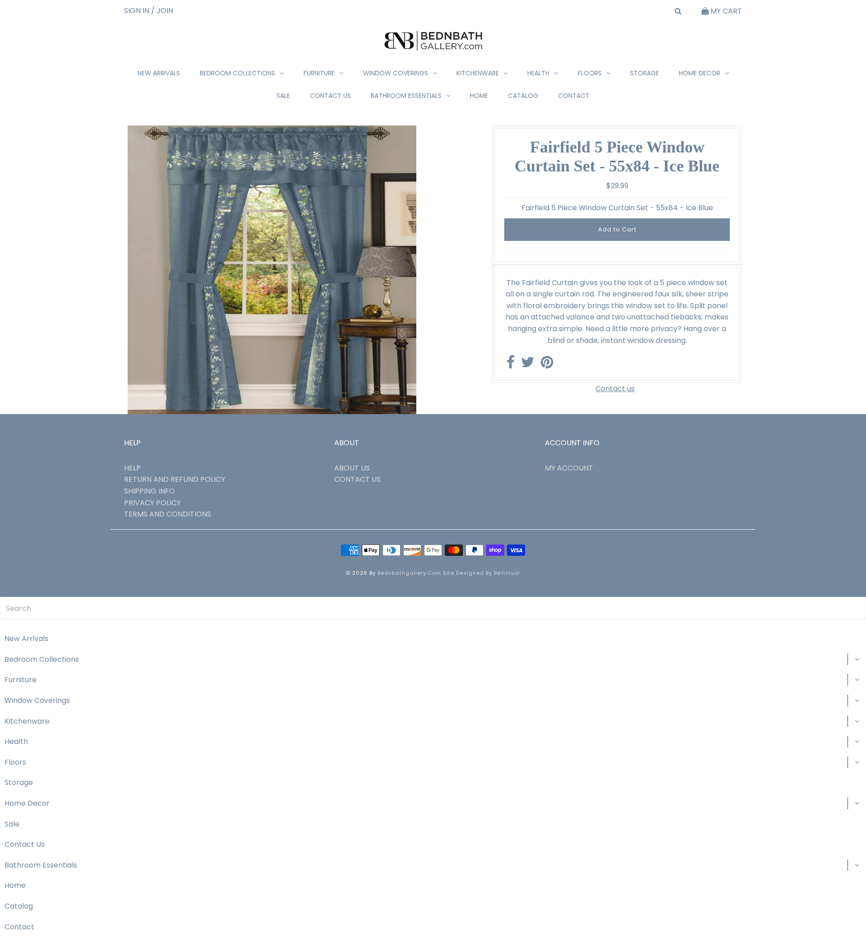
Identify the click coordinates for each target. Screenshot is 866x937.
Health (538, 73)
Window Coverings (395, 73)
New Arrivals (159, 73)
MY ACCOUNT (569, 468)
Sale (283, 95)
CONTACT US (357, 479)
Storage (644, 73)
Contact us (615, 388)
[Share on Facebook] (511, 365)
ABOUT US (352, 468)
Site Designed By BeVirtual (481, 573)
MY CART (725, 11)
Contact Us (330, 95)
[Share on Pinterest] (547, 365)
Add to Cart (617, 229)
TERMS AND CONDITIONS (167, 514)
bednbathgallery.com (409, 573)
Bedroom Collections (237, 73)
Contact (574, 95)
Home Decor (699, 73)
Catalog (523, 95)
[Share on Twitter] (527, 365)
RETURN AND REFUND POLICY (174, 479)
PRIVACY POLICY (152, 503)
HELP (132, 468)
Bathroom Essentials (406, 95)
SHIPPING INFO (149, 491)
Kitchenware (477, 73)
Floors (590, 73)
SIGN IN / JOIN (148, 10)
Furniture (319, 73)
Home (479, 95)
